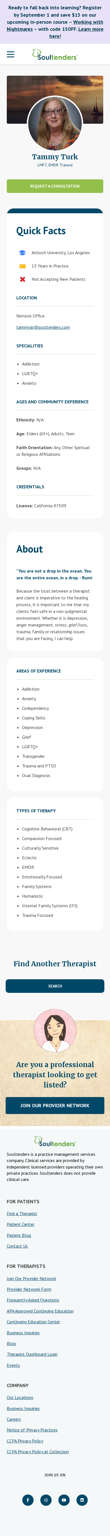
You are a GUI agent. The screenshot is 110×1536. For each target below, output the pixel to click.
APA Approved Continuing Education (40, 1311)
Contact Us (17, 1246)
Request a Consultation (55, 186)
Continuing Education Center (33, 1321)
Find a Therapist (22, 1213)
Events (13, 1365)
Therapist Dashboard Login (32, 1354)
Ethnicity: (25, 420)
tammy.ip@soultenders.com (43, 327)
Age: (20, 433)
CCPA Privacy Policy (25, 1441)
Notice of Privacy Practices (32, 1430)
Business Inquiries (23, 1332)
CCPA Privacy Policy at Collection (38, 1451)
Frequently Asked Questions (33, 1300)
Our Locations (20, 1397)
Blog (11, 1343)
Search (55, 986)
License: (24, 505)
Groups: (24, 468)
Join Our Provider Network (55, 1105)
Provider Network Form (29, 1289)
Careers (14, 1419)
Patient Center (20, 1224)
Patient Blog (19, 1235)
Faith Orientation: (34, 447)
